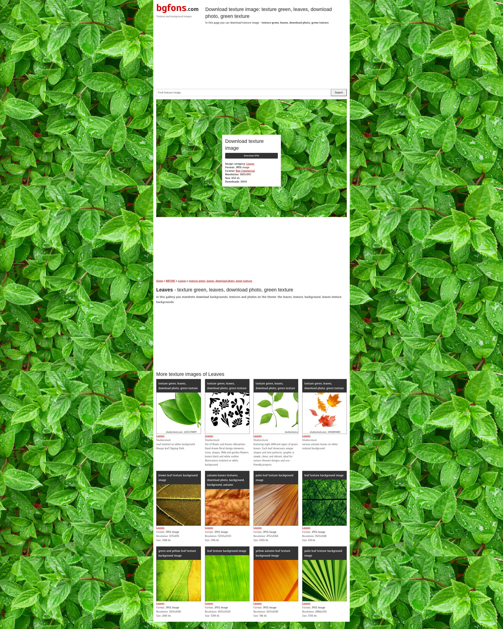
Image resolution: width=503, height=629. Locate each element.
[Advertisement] (276, 55)
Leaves (250, 163)
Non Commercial (245, 171)
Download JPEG (251, 155)
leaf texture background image (324, 475)
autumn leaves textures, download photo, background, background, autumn (225, 480)
